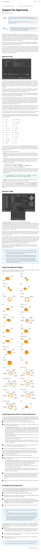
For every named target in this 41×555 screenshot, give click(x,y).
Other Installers (23, 30)
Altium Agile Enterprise (23, 18)
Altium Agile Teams (15, 18)
